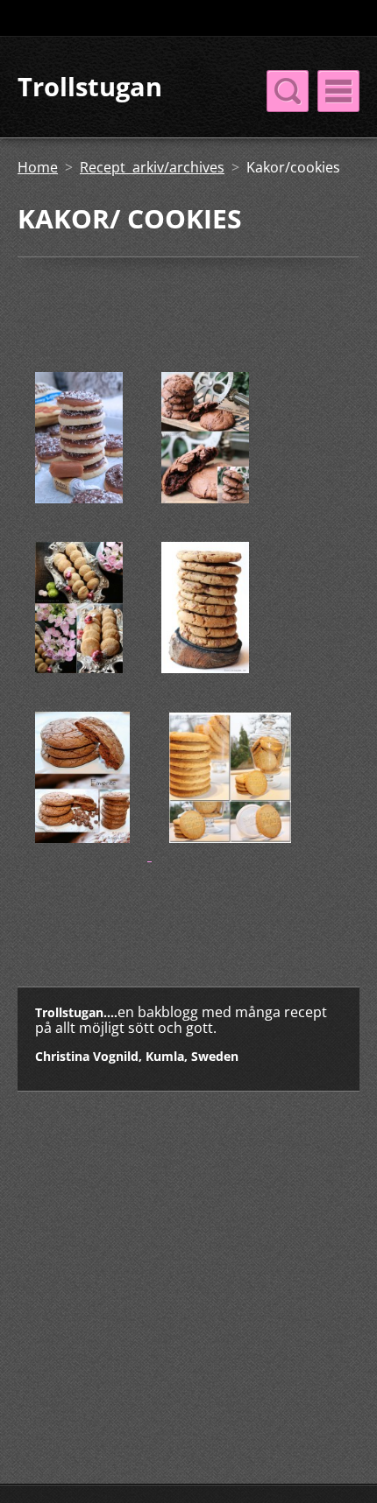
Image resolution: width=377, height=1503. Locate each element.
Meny (338, 91)
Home (38, 167)
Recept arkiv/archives (152, 167)
